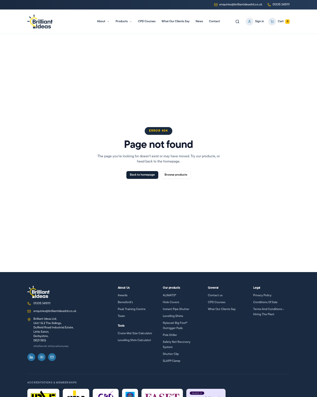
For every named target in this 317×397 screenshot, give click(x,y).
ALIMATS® (169, 295)
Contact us (215, 295)
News (199, 21)
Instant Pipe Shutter (176, 309)
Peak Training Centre (132, 309)
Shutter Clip (171, 354)
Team (121, 316)
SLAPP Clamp (171, 361)
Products (122, 21)
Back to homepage (142, 174)
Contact (214, 21)
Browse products (176, 174)
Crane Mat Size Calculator (135, 333)
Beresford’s (125, 302)
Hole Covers (171, 302)
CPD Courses (146, 21)
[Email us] (52, 357)
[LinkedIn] (31, 357)
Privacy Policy (262, 295)
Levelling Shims (173, 316)
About (101, 21)
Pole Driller (170, 335)
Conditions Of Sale (265, 302)
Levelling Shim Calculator (134, 340)
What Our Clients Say (176, 21)
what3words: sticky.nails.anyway (51, 346)
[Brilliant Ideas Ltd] (38, 292)
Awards (122, 295)
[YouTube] (42, 357)
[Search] (237, 21)
